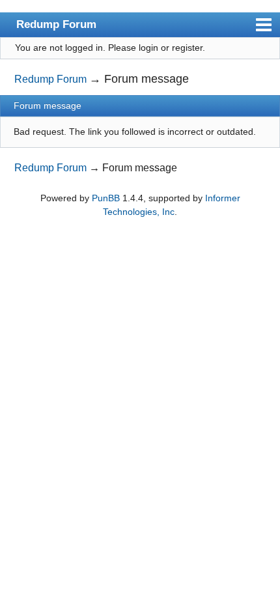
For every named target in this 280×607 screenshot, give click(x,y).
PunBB (106, 198)
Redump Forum (56, 24)
